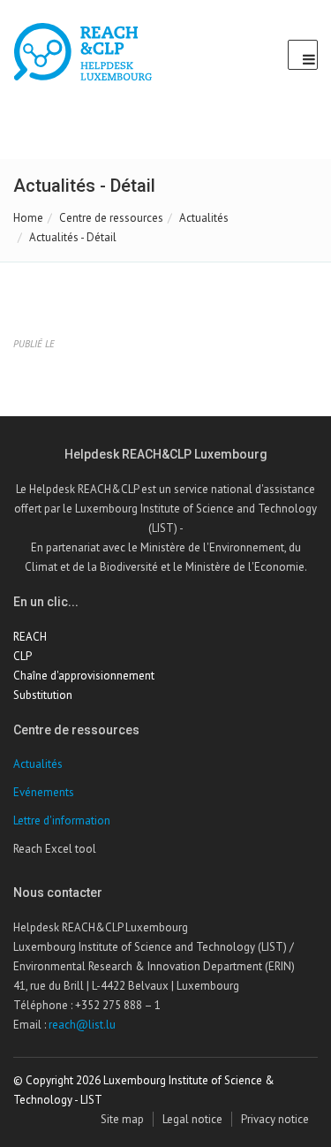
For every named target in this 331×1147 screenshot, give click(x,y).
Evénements (43, 792)
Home (28, 217)
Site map (122, 1119)
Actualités (204, 217)
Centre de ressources (111, 217)
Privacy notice (275, 1119)
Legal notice (192, 1119)
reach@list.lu (82, 1024)
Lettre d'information (61, 820)
